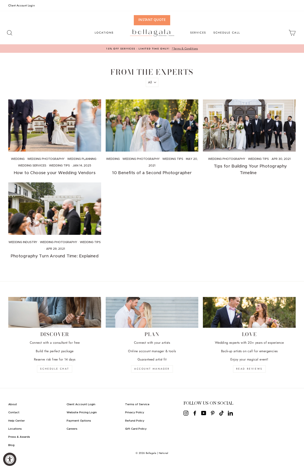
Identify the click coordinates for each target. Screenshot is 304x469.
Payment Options (79, 420)
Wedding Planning (81, 159)
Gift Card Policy (136, 428)
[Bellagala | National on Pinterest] (212, 413)
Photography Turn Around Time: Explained (55, 256)
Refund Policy (134, 420)
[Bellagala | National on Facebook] (194, 413)
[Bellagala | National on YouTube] (203, 413)
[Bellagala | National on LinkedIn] (230, 413)
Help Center (16, 420)
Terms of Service (137, 404)
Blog (11, 445)
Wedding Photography (46, 159)
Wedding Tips (59, 165)
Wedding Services (32, 165)
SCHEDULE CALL (226, 33)
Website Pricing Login (82, 412)
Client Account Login (21, 5)
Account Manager (152, 369)
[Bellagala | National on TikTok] (221, 413)
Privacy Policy (134, 412)
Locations (15, 428)
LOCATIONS (104, 33)
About (12, 404)
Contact (13, 412)
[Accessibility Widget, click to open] (9, 459)
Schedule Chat (54, 369)
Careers (72, 428)
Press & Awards (19, 436)
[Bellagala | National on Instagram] (185, 413)
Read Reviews (249, 369)
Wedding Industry (22, 242)
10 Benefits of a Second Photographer (152, 173)
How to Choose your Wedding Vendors (55, 173)
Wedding (18, 159)
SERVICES (198, 33)
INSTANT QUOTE (152, 19)
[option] (152, 48)
